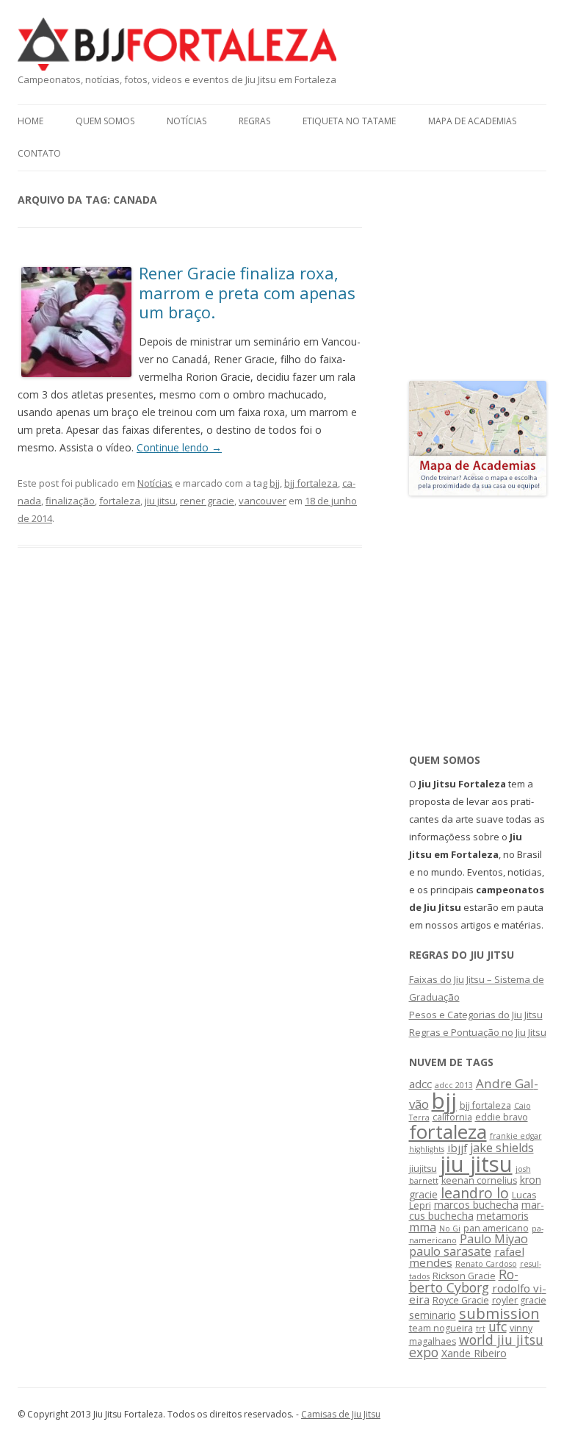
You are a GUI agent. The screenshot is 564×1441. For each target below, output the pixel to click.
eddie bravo (501, 1117)
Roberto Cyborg (463, 1280)
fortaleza (119, 500)
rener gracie (207, 500)
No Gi (449, 1228)
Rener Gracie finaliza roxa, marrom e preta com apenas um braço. (247, 292)
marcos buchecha (476, 1205)
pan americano (496, 1228)
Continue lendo (179, 447)
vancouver (262, 500)
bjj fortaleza (311, 483)
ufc (497, 1326)
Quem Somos (105, 121)
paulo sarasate (450, 1251)
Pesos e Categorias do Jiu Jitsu (476, 1014)
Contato (39, 153)
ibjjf (457, 1147)
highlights (426, 1149)
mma (422, 1227)
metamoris (503, 1216)
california (452, 1117)
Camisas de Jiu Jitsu (340, 1414)
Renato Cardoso (486, 1264)
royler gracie (519, 1300)
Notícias (186, 121)
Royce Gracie (461, 1300)
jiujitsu (423, 1168)
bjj (275, 483)
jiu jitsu (160, 500)
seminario (432, 1315)
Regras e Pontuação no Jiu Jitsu (477, 1032)
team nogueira (441, 1328)
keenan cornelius (479, 1180)
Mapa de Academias (472, 121)
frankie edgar (516, 1136)
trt (480, 1328)
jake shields (502, 1148)
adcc (420, 1083)
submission (499, 1313)
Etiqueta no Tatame (349, 121)
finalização (70, 500)
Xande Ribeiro (474, 1353)
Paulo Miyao (494, 1239)
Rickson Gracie (464, 1276)
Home (30, 121)
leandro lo (475, 1193)
